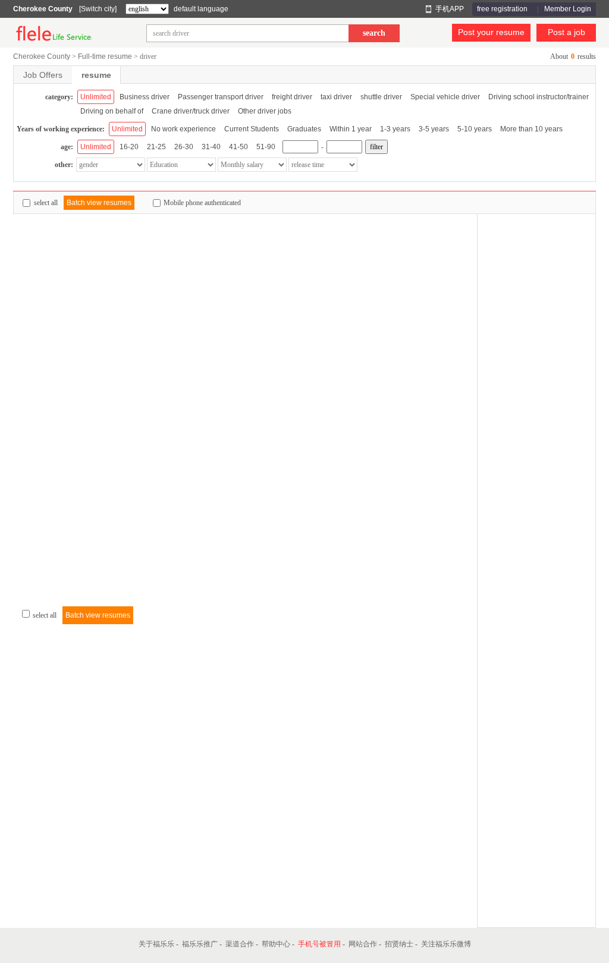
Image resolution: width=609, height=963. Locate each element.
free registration (502, 9)
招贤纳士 (399, 944)
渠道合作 (239, 944)
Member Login (567, 9)
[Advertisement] (536, 392)
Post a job (566, 32)
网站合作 (363, 944)
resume (96, 75)
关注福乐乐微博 (446, 944)
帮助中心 (276, 944)
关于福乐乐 (156, 944)
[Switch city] (98, 9)
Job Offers (42, 75)
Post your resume (491, 32)
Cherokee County (43, 9)
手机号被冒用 (319, 944)
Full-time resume (105, 56)
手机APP (449, 9)
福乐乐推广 (200, 944)
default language (201, 9)
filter (376, 147)
